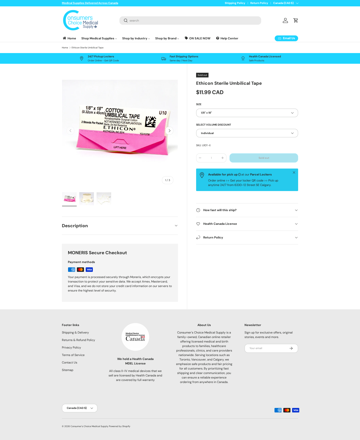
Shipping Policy (235, 3)
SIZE (198, 104)
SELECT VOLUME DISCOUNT (213, 124)
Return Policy (259, 3)
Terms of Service (73, 355)
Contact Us (69, 362)
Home (65, 47)
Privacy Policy (71, 347)
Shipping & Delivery (75, 332)
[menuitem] (69, 38)
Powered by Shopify (119, 426)
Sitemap (67, 370)
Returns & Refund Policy (78, 340)
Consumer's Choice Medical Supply (89, 426)
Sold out (264, 158)
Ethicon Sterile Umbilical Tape (88, 47)
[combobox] (190, 20)
